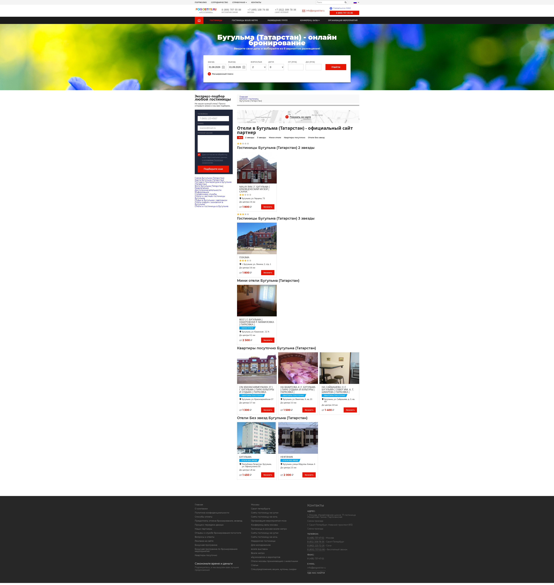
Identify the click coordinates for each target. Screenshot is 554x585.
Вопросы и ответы (204, 537)
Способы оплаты (203, 516)
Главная (199, 504)
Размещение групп (278, 20)
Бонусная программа (206, 545)
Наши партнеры (203, 529)
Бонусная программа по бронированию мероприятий (216, 550)
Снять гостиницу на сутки (264, 512)
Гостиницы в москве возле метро (269, 529)
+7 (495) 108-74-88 (258, 9)
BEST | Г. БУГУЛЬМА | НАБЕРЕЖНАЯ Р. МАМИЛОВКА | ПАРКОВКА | (256, 322)
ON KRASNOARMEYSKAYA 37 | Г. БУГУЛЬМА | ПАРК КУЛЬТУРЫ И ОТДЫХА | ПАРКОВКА (256, 389)
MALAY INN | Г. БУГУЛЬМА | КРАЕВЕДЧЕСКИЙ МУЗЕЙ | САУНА (254, 189)
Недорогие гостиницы (263, 541)
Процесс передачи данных (209, 525)
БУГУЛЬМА (245, 456)
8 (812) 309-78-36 (315, 541)
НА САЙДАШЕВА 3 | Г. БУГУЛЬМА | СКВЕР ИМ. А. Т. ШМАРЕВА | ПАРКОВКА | (338, 389)
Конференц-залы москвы (264, 525)
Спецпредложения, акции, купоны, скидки (273, 569)
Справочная (238, 2)
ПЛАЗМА (244, 257)
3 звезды (261, 137)
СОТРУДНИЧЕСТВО (219, 2)
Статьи (254, 565)
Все (240, 137)
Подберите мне (213, 169)
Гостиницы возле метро (245, 20)
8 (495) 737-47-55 (315, 538)
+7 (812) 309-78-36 (285, 9)
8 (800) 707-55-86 (231, 9)
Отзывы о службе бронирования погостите (218, 533)
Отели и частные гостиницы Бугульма (210, 197)
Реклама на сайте (204, 541)
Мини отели (275, 137)
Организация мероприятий (343, 20)
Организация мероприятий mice (268, 521)
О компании (201, 508)
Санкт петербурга (260, 508)
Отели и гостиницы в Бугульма (211, 206)
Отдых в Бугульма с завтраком (211, 200)
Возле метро (258, 553)
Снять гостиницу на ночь (264, 516)
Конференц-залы (309, 20)
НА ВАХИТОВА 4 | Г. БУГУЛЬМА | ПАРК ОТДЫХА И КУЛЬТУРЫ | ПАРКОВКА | (297, 389)
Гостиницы (216, 20)
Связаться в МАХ (340, 8)
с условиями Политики (212, 160)
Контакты (256, 2)
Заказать (267, 207)
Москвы (255, 504)
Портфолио (201, 2)
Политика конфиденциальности (212, 512)
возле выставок (259, 549)
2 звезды (249, 137)
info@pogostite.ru (315, 10)
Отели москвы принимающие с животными (274, 561)
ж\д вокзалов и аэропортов (265, 557)
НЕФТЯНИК (286, 456)
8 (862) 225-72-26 (315, 545)
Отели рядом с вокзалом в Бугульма (209, 203)
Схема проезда (315, 521)
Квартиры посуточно (294, 137)
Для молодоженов (261, 545)
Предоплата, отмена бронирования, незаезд (218, 521)
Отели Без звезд (316, 137)
